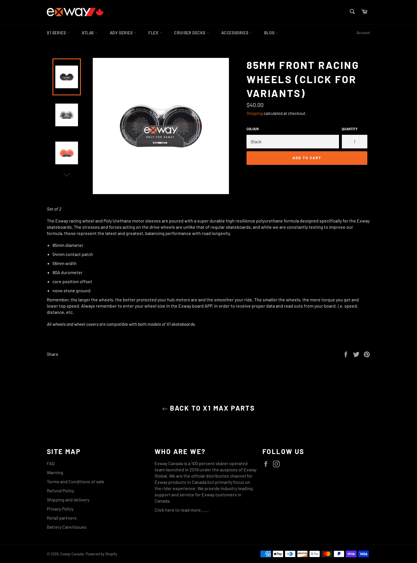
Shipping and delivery (68, 499)
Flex (153, 32)
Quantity (349, 129)
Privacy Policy (60, 508)
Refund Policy (60, 490)
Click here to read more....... (182, 509)
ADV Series (122, 32)
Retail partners (62, 517)
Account (363, 32)
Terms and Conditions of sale (75, 481)
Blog (270, 32)
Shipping (255, 113)
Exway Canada (72, 554)
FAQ (50, 463)
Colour (253, 129)
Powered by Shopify (101, 554)
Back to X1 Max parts (211, 408)
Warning (55, 472)
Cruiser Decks (190, 32)
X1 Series (57, 32)
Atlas (88, 32)
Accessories (235, 32)
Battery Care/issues (67, 527)
